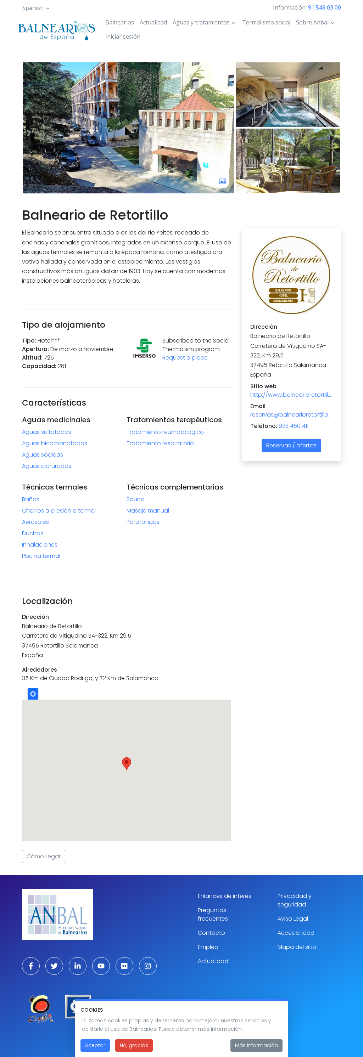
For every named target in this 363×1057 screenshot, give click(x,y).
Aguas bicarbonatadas (54, 443)
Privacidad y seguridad (295, 900)
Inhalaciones (39, 545)
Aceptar (95, 1045)
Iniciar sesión (122, 36)
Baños (30, 499)
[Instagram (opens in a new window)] (148, 966)
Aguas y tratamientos (201, 22)
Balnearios (119, 22)
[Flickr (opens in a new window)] (124, 966)
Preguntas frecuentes (213, 914)
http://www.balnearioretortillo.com (291, 395)
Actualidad (153, 22)
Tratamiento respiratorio (160, 443)
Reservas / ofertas (291, 445)
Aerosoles (35, 522)
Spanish (33, 8)
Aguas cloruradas (46, 466)
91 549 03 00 (324, 7)
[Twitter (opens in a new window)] (54, 966)
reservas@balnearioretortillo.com (291, 415)
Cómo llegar (44, 856)
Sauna (136, 499)
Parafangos (143, 522)
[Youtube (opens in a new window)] (101, 966)
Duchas (32, 533)
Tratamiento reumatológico (165, 432)
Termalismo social (266, 22)
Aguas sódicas (42, 455)
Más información (256, 1045)
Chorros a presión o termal (59, 511)
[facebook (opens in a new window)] (31, 966)
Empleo (208, 947)
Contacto (211, 933)
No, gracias (134, 1045)
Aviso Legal (293, 919)
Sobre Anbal (312, 22)
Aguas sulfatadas (46, 432)
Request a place (185, 358)
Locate (33, 694)
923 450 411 (293, 426)
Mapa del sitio (297, 947)
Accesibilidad (296, 933)
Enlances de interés (224, 896)
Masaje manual (148, 511)
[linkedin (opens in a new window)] (77, 966)
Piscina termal (41, 556)
